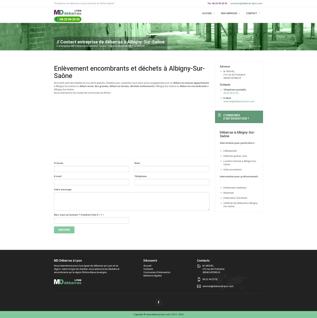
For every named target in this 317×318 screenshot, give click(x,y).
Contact (252, 13)
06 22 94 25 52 (230, 93)
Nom (137, 163)
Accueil (207, 13)
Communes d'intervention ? (236, 117)
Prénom (58, 163)
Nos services (229, 13)
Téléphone (140, 176)
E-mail (57, 176)
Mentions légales (152, 275)
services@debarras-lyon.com (246, 3)
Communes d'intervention (156, 272)
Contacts (148, 269)
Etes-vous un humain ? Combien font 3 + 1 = (79, 214)
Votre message (63, 189)
